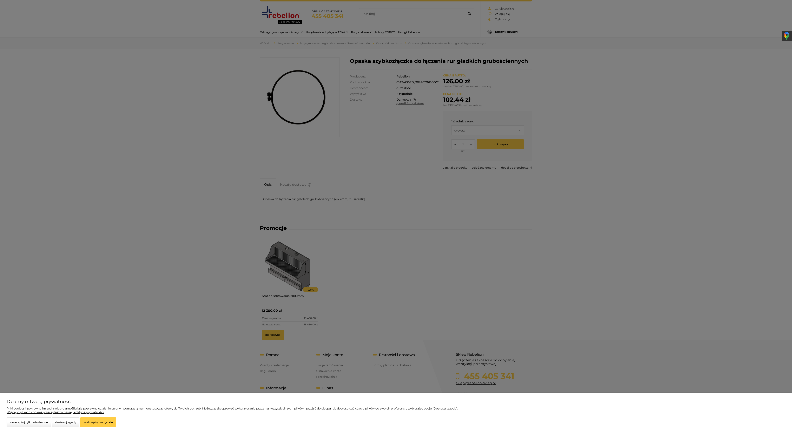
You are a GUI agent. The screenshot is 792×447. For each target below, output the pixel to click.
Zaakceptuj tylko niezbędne (29, 422)
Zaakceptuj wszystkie (98, 422)
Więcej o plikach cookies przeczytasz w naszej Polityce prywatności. (55, 412)
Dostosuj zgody (65, 422)
